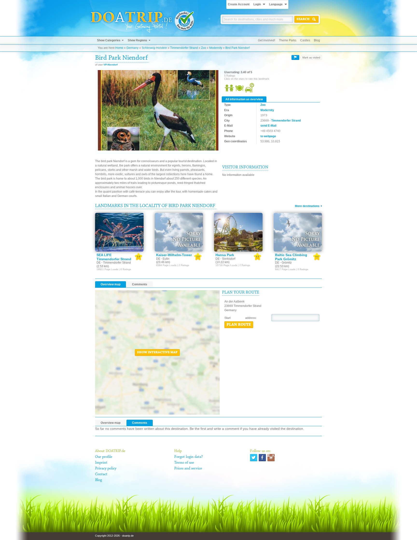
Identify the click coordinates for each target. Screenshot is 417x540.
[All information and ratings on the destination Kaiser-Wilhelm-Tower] (179, 232)
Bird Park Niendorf (237, 48)
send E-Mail (268, 125)
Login (257, 4)
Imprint (101, 463)
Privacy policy (105, 468)
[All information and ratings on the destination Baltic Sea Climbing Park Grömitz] (298, 232)
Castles (305, 40)
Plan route (239, 325)
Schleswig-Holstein (154, 48)
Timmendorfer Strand (184, 48)
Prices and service (188, 468)
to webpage (268, 136)
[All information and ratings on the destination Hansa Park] (238, 232)
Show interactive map (157, 352)
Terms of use (184, 463)
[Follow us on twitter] (253, 457)
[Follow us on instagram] (271, 457)
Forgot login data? (188, 457)
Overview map (110, 284)
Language (276, 4)
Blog (317, 40)
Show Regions (137, 40)
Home (119, 48)
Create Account (239, 4)
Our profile (103, 457)
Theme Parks (287, 40)
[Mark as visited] (295, 57)
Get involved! (266, 40)
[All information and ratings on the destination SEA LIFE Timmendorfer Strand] (119, 232)
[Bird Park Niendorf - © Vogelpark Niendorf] (158, 110)
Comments (139, 284)
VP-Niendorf (111, 64)
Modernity (215, 48)
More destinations (307, 206)
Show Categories (108, 40)
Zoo (203, 48)
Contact (101, 474)
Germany (132, 48)
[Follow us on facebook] (262, 457)
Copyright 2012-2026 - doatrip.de (114, 535)
